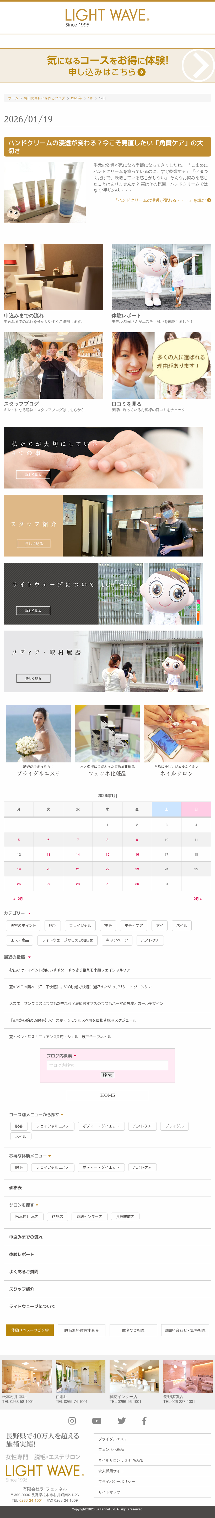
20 (48, 868)
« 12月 (18, 898)
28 (78, 883)
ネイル (181, 925)
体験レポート (21, 1254)
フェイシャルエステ (52, 1126)
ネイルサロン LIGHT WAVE (120, 1460)
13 (48, 854)
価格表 (15, 1188)
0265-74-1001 (76, 1401)
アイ (159, 925)
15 (107, 854)
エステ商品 (19, 940)
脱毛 (52, 925)
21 (78, 868)
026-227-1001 (183, 1401)
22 (107, 868)
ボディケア (134, 925)
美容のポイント (23, 925)
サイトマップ (109, 1492)
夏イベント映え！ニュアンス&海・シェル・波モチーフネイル (60, 1036)
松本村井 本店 (26, 1216)
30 (137, 883)
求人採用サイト (111, 1470)
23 (137, 868)
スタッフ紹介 (21, 1289)
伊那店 (57, 1216)
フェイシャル (80, 925)
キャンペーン (117, 940)
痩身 (108, 925)
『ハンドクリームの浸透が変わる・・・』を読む (160, 200)
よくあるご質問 (24, 1272)
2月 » (198, 898)
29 (107, 883)
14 (78, 854)
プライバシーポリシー (116, 1481)
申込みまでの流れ (26, 1237)
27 (48, 883)
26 (19, 883)
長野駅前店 (125, 1216)
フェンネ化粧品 (111, 1449)
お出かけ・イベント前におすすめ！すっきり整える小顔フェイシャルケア (69, 970)
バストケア (150, 940)
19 (19, 868)
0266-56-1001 (129, 1401)
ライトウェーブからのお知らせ (67, 940)
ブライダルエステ (113, 1438)
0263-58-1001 (22, 1401)
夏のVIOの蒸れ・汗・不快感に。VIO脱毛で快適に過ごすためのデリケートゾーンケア (80, 987)
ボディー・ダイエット (101, 1126)
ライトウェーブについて (32, 1306)
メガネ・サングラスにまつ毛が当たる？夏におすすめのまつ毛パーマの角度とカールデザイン (86, 1003)
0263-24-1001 (31, 1500)
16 (137, 854)
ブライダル (174, 1126)
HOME (107, 1095)
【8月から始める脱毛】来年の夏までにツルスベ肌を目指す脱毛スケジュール (72, 1020)
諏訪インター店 (89, 1216)
